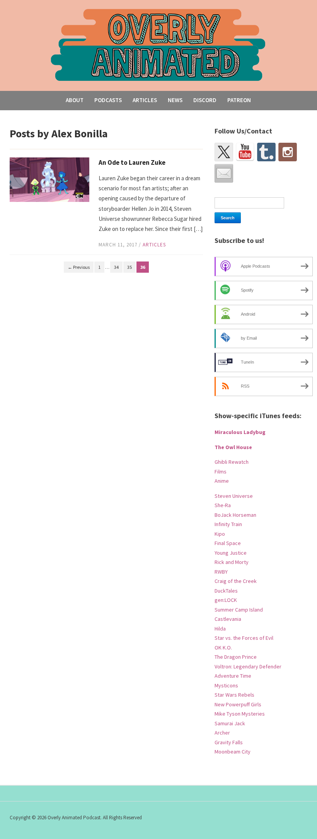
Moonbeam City (233, 751)
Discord (204, 100)
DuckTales (226, 590)
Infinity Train (228, 524)
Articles (145, 100)
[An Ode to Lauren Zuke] (49, 179)
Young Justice (231, 552)
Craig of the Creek (236, 581)
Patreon (239, 100)
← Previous (79, 267)
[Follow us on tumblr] (266, 152)
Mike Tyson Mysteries (240, 713)
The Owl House (233, 447)
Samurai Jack (230, 723)
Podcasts (108, 100)
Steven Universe (234, 495)
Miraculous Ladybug (240, 432)
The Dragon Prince (236, 656)
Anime (222, 480)
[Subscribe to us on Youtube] (245, 152)
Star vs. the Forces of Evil (244, 637)
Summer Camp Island (239, 609)
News (175, 100)
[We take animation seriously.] (158, 44)
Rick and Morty (232, 562)
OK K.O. (223, 647)
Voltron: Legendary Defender (248, 666)
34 (116, 267)
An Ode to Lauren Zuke (132, 162)
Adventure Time (233, 675)
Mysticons (226, 685)
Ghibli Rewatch (232, 461)
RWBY (221, 571)
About (75, 100)
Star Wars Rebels (234, 694)
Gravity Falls (229, 742)
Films (221, 471)
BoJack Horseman (235, 514)
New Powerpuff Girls (238, 704)
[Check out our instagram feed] (287, 152)
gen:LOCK (226, 599)
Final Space (228, 543)
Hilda (220, 628)
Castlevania (228, 618)
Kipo (220, 533)
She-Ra (223, 505)
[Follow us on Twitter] (224, 152)
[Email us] (224, 173)
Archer (222, 732)
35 (129, 267)
